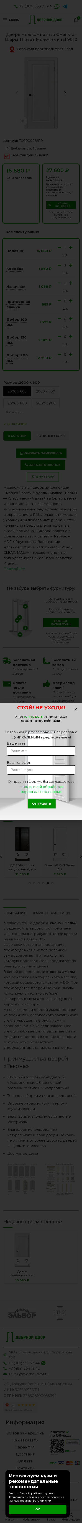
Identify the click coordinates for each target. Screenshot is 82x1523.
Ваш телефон (19, 762)
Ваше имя (16, 743)
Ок (37, 1509)
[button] (75, 709)
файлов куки (41, 1500)
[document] (41, 761)
